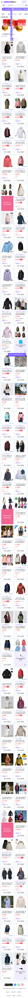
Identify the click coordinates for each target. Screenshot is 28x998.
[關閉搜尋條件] (6, 5)
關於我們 (14, 992)
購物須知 (19, 992)
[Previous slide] (2, 47)
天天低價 (11, 21)
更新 (24, 988)
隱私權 (14, 995)
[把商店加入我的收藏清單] (25, 351)
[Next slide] (12, 47)
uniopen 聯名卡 (18, 9)
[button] (15, 38)
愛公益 (11, 36)
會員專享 (11, 33)
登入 (24, 2)
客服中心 (8, 992)
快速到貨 (11, 18)
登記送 (11, 12)
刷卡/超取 (11, 30)
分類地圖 (19, 995)
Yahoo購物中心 (10, 2)
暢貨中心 (11, 15)
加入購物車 (8, 66)
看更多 (11, 39)
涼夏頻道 (11, 24)
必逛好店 (11, 27)
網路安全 (9, 995)
